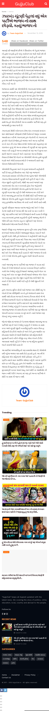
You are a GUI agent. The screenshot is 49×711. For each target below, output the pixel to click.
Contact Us (6, 678)
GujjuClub (24, 4)
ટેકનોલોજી (6, 659)
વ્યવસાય (40, 659)
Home (4, 11)
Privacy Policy (29, 675)
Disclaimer (15, 675)
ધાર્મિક (15, 659)
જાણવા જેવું (18, 655)
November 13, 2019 (35, 33)
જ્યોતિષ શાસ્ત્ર (40, 655)
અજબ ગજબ (7, 655)
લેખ (33, 659)
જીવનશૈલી (29, 655)
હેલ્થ (13, 663)
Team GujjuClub (16, 33)
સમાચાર (11, 11)
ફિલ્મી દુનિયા (24, 659)
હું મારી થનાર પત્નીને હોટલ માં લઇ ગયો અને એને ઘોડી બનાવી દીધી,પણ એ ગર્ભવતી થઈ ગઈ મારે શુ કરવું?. (30, 627)
